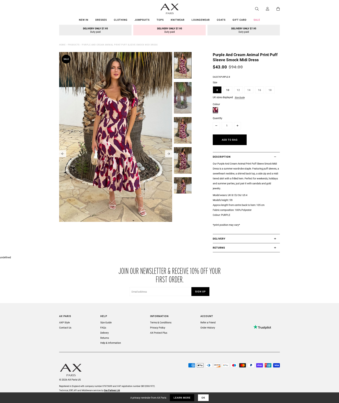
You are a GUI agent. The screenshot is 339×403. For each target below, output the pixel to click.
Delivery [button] (219, 238)
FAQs (103, 327)
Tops (160, 19)
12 (238, 90)
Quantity (217, 118)
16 (259, 90)
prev (62, 153)
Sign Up (200, 291)
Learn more (182, 397)
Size (215, 82)
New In (83, 19)
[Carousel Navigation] (115, 153)
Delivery (104, 332)
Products (74, 44)
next (168, 153)
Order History (207, 327)
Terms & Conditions (160, 322)
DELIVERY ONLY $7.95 (95, 30)
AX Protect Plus (158, 332)
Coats (221, 19)
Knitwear (178, 19)
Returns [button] (219, 247)
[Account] (264, 9)
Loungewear (201, 19)
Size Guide (240, 97)
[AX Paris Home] (169, 9)
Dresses (101, 19)
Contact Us (65, 327)
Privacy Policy (157, 327)
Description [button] (222, 156)
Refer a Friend (208, 322)
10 (227, 90)
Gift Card (239, 19)
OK (203, 397)
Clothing (120, 19)
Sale (257, 19)
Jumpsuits (142, 19)
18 (270, 90)
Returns (104, 337)
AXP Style (64, 322)
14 (249, 90)
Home (62, 44)
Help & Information (110, 342)
